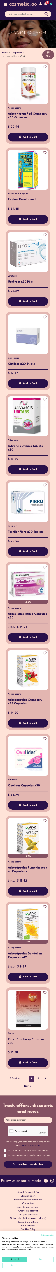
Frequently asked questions (28, 1200)
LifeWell (12, 276)
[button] (5, 5)
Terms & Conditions (31, 1145)
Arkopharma (14, 108)
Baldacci (12, 780)
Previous (16, 1078)
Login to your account (28, 1207)
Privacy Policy (28, 1226)
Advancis (13, 440)
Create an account (28, 1211)
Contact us (28, 1203)
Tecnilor (12, 526)
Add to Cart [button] (30, 137)
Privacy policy (47, 1235)
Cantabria (13, 358)
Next (26, 1086)
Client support (28, 1196)
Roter (11, 1033)
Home (5, 53)
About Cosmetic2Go (28, 1192)
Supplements (18, 53)
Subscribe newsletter (28, 1164)
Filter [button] (48, 56)
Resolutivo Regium (18, 194)
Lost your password (28, 1215)
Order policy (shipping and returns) (28, 1218)
